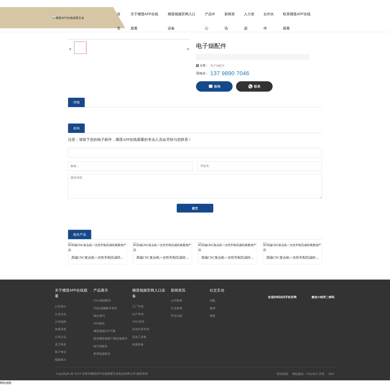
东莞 (321, 373)
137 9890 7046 (229, 73)
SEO (331, 373)
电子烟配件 (217, 65)
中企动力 (312, 373)
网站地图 (5, 382)
